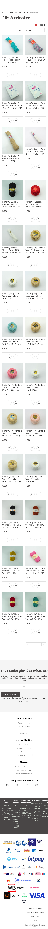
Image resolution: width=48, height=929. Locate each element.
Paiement (24, 752)
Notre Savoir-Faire (24, 726)
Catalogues (24, 733)
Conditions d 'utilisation (35, 908)
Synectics (35, 926)
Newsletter (24, 687)
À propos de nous (24, 723)
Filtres (40, 25)
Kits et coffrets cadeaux (24, 773)
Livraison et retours (24, 748)
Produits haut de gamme (24, 767)
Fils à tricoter (33, 12)
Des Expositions (24, 730)
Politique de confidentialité (35, 912)
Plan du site (35, 916)
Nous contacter (24, 745)
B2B (35, 920)
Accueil (4, 12)
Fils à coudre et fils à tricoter (18, 12)
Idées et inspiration (24, 770)
